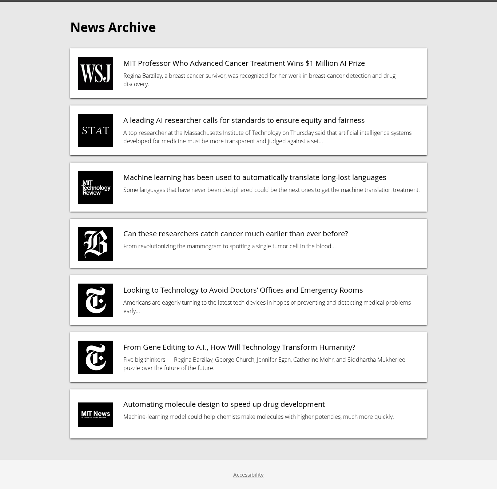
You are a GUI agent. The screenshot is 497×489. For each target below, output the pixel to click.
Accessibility (248, 474)
